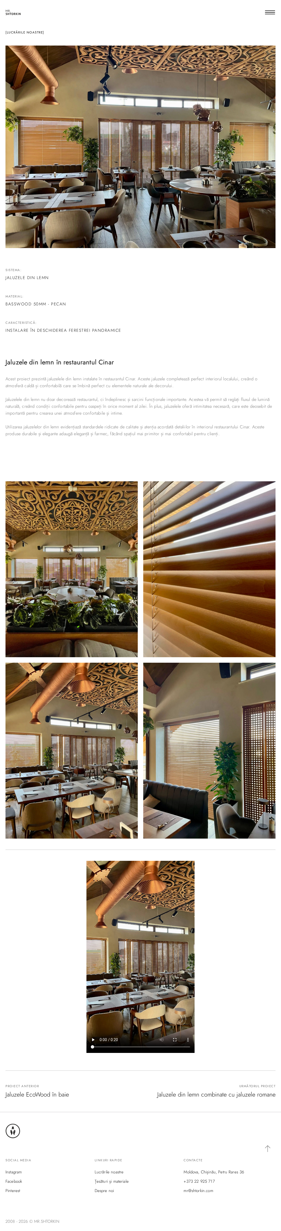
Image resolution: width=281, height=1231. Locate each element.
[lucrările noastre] (24, 32)
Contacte (193, 1160)
